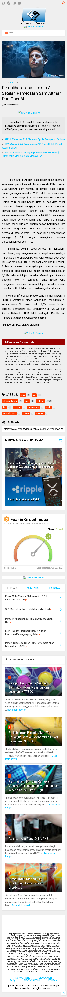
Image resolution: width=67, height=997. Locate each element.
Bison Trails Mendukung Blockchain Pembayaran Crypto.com (25, 883)
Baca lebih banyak (16, 709)
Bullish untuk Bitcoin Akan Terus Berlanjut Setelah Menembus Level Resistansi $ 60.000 (33, 737)
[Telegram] (8, 3)
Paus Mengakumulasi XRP (24, 499)
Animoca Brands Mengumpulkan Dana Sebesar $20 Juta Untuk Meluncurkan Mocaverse (32, 154)
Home (4, 82)
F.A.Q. (12, 980)
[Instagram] (14, 3)
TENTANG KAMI (32, 980)
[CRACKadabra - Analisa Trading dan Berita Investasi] (33, 22)
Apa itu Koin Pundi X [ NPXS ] (29, 839)
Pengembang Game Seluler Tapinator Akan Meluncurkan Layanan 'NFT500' (28, 687)
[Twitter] (3, 3)
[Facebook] (19, 3)
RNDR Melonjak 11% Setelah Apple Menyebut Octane (34, 139)
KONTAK (52, 980)
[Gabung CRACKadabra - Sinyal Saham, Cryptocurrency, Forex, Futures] (33, 26)
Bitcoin (12, 82)
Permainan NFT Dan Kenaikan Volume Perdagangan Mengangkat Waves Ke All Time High (32, 786)
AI (20, 82)
